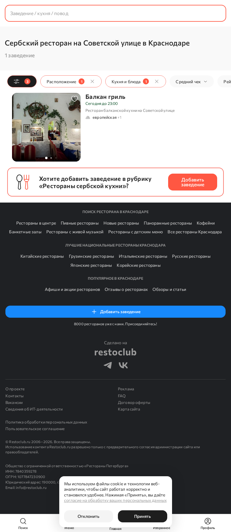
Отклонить (88, 516)
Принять (142, 516)
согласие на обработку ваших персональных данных (115, 500)
